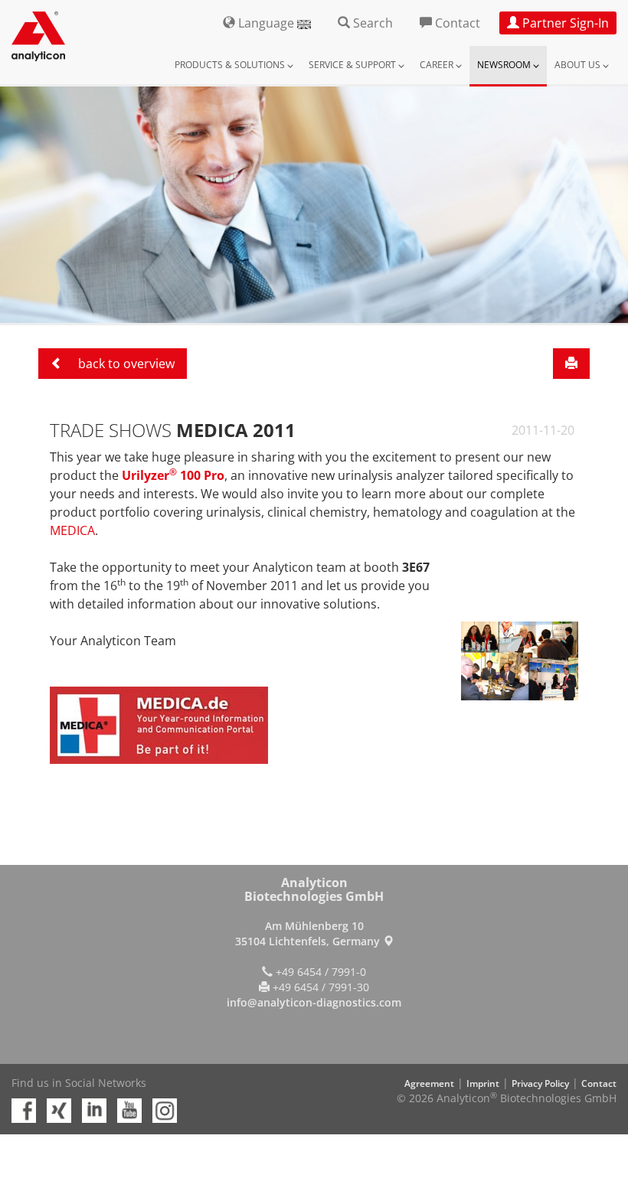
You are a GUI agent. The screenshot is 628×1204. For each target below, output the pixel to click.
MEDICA (72, 530)
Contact (599, 1083)
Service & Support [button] (353, 64)
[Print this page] (571, 363)
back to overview (125, 363)
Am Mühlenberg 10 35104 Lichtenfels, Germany (309, 933)
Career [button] (438, 64)
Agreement (429, 1083)
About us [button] (578, 64)
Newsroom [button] (505, 64)
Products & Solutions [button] (231, 64)
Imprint (482, 1083)
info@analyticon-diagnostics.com (314, 1002)
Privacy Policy (540, 1083)
